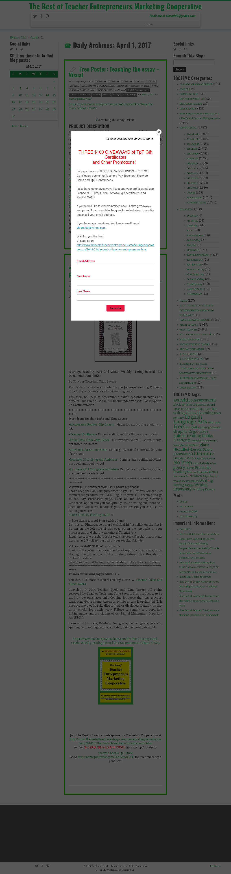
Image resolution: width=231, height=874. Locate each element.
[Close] (159, 132)
